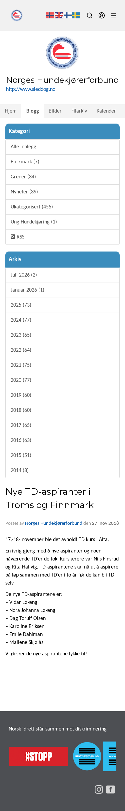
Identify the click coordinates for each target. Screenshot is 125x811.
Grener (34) (23, 177)
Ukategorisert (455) (32, 207)
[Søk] (90, 15)
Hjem (11, 111)
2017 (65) (21, 425)
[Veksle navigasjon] (114, 15)
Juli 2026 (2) (24, 275)
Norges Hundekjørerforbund (53, 523)
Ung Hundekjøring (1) (34, 222)
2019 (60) (21, 395)
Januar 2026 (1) (27, 290)
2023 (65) (21, 335)
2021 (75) (21, 365)
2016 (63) (21, 440)
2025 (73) (21, 305)
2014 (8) (20, 470)
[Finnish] (68, 15)
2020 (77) (21, 380)
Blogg (32, 111)
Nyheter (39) (24, 192)
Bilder (55, 111)
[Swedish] (76, 15)
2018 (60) (21, 410)
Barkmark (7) (25, 162)
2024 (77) (21, 320)
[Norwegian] (50, 15)
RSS (19, 237)
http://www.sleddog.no (30, 89)
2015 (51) (21, 455)
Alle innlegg (23, 147)
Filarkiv (79, 111)
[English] (59, 15)
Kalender (106, 111)
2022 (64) (21, 350)
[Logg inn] (102, 15)
